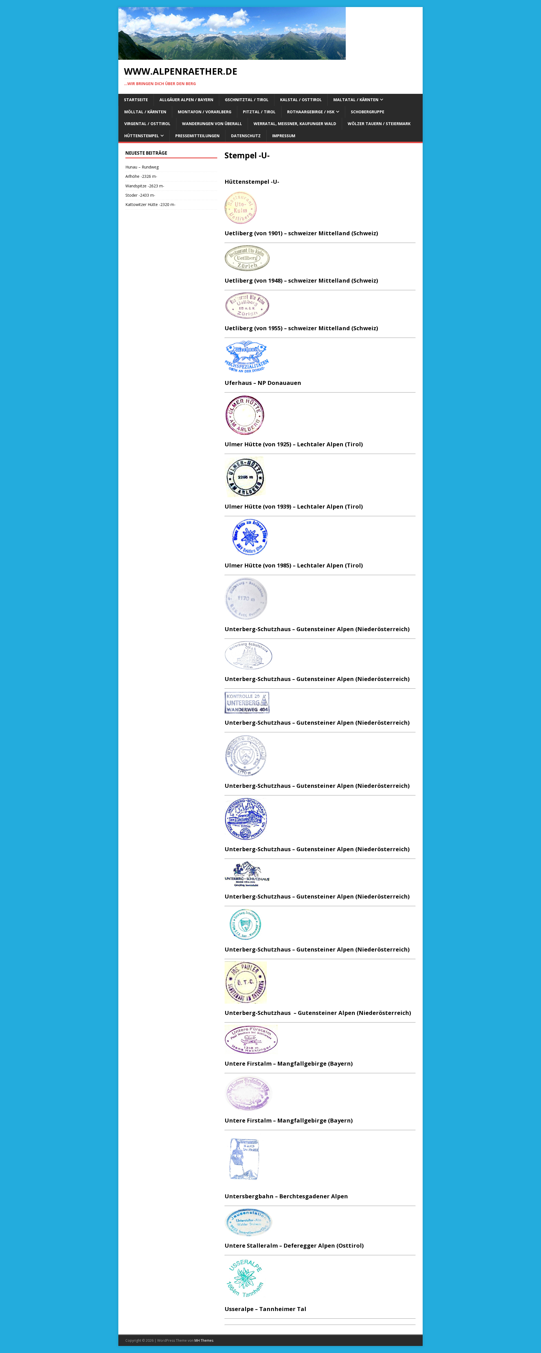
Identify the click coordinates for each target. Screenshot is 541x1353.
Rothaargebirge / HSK (310, 111)
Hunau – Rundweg (142, 167)
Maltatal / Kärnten (355, 99)
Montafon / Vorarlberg (204, 111)
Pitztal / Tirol (259, 111)
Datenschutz (246, 135)
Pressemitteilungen (197, 135)
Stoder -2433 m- (140, 195)
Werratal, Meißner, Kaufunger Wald (295, 123)
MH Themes (203, 1340)
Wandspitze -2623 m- (144, 185)
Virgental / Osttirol (147, 123)
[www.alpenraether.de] (232, 56)
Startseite (136, 99)
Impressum (283, 135)
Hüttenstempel (141, 135)
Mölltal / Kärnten (145, 111)
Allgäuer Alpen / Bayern (186, 99)
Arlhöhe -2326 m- (141, 176)
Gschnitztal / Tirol (247, 99)
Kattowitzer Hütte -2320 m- (150, 204)
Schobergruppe (367, 111)
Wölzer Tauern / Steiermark (379, 123)
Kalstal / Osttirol (301, 99)
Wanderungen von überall (212, 123)
